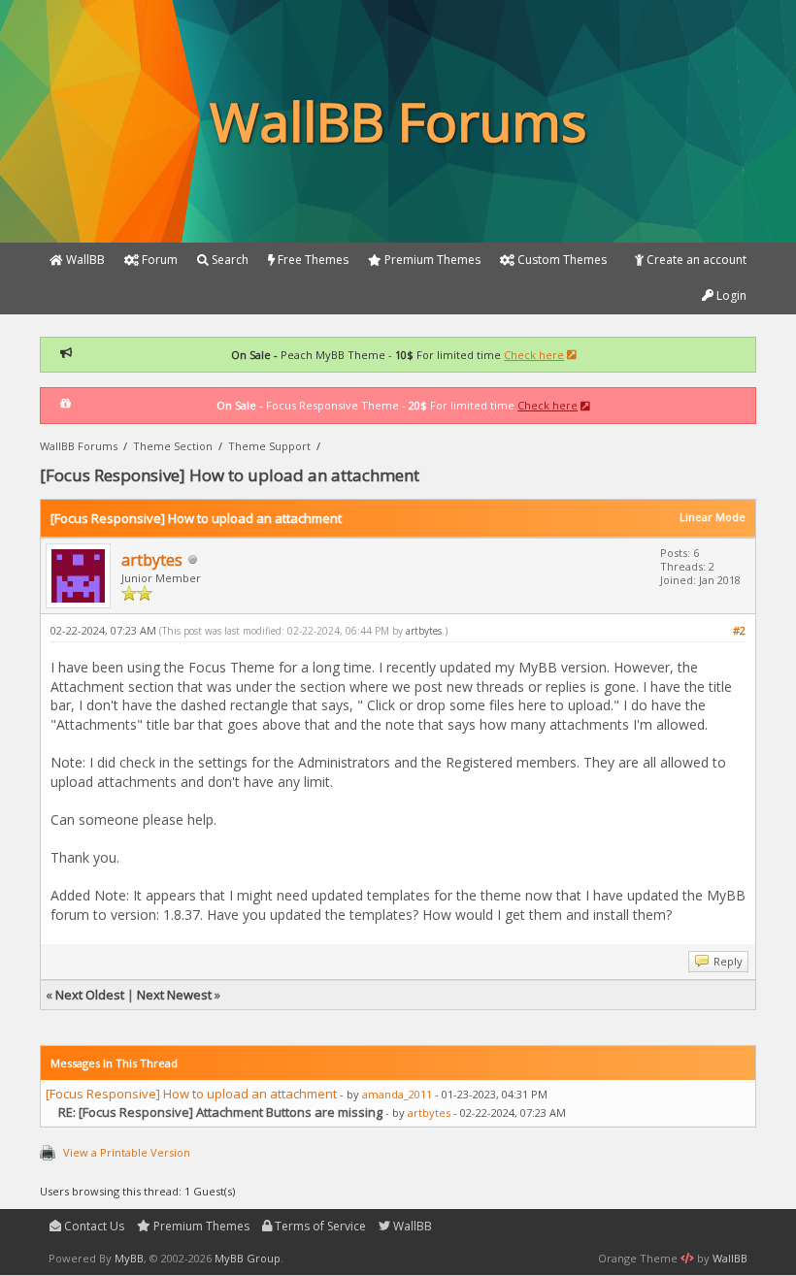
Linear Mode (713, 516)
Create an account (695, 259)
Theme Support (269, 446)
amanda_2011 (397, 1094)
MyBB (129, 1258)
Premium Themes (199, 1226)
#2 (739, 630)
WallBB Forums (78, 446)
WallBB (411, 1226)
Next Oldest (89, 994)
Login (729, 295)
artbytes (151, 560)
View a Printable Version (126, 1152)
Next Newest (174, 994)
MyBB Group (248, 1258)
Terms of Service (319, 1226)
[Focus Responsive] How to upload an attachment (191, 1093)
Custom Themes (560, 259)
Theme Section (173, 446)
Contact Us (92, 1226)
